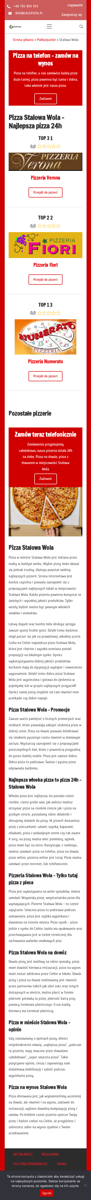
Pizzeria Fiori (45, 265)
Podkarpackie (46, 40)
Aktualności (22, 1154)
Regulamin (50, 1154)
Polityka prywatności (30, 1164)
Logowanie (75, 5)
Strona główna (23, 40)
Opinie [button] (61, 1164)
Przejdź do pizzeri (45, 192)
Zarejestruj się (72, 15)
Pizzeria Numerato (45, 361)
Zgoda (46, 1193)
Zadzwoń (45, 99)
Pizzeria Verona (45, 177)
